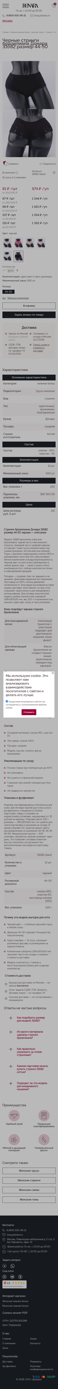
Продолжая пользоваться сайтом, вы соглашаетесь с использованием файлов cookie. (26, 704)
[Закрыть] (53, 673)
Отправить (29, 712)
